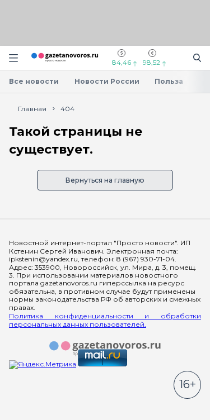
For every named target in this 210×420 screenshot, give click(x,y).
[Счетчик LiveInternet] (33, 416)
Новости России (106, 81)
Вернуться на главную (105, 180)
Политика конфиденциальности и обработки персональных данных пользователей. (105, 320)
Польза (169, 81)
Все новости (34, 81)
